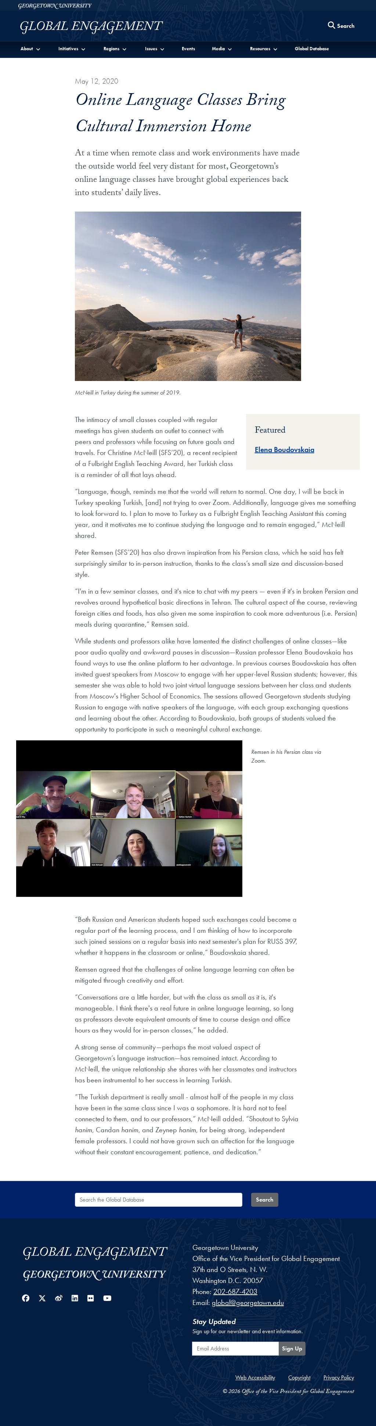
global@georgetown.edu (248, 1302)
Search (265, 1199)
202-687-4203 (235, 1291)
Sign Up (292, 1348)
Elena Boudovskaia (284, 449)
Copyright (299, 1377)
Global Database (312, 48)
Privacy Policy (338, 1377)
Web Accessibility (255, 1377)
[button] (30, 48)
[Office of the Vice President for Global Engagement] (99, 27)
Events (188, 48)
